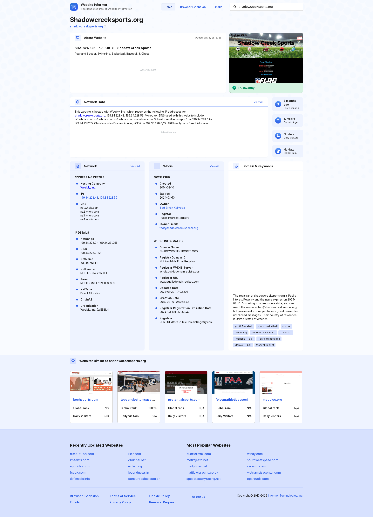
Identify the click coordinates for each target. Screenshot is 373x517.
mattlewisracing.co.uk (202, 472)
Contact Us (198, 496)
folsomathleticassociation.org (238, 399)
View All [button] (258, 101)
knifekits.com (79, 460)
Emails (218, 7)
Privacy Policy (120, 502)
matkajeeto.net (197, 460)
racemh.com (256, 466)
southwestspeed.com (262, 460)
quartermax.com (198, 454)
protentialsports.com (184, 399)
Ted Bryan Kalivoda (172, 207)
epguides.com (80, 466)
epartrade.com (258, 479)
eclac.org (135, 466)
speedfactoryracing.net (203, 479)
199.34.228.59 (108, 197)
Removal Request (162, 502)
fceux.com (77, 472)
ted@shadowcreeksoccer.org (179, 228)
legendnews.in (138, 472)
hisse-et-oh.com (82, 454)
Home (168, 7)
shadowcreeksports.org (86, 26)
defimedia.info (80, 479)
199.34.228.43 (89, 197)
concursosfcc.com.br (144, 479)
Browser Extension (193, 7)
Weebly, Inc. (88, 187)
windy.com (255, 454)
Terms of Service (123, 496)
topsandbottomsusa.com (140, 399)
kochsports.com (85, 399)
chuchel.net (137, 460)
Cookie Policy (159, 496)
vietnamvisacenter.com (264, 472)
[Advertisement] (148, 80)
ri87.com (134, 454)
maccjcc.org (272, 399)
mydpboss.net (196, 466)
